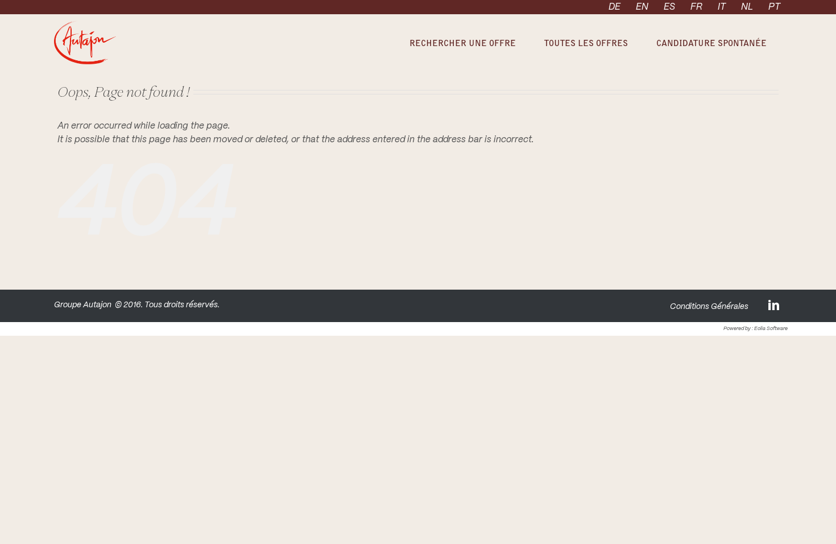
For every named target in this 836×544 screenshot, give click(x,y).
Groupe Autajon (82, 305)
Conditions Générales (709, 307)
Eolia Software (771, 328)
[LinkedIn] (774, 304)
